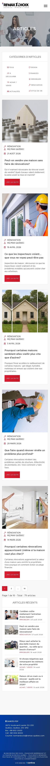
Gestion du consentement (25, 759)
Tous (11, 67)
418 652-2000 (15, 730)
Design (33, 67)
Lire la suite (12, 182)
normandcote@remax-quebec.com (28, 736)
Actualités (14, 91)
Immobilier (36, 79)
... (18, 588)
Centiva (30, 763)
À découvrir (11, 74)
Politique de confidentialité (14, 757)
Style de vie (36, 91)
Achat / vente (11, 84)
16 (24, 588)
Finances (34, 73)
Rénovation (36, 85)
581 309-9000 (16, 733)
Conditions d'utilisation (37, 757)
